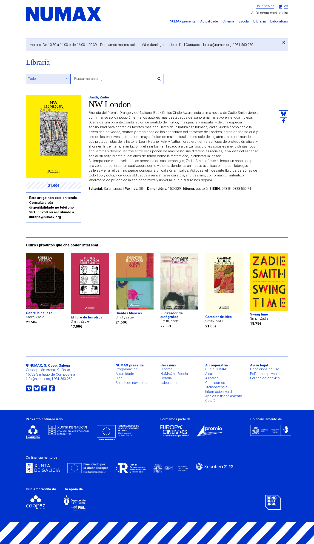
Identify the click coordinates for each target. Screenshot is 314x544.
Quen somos (215, 383)
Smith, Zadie (98, 97)
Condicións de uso (264, 369)
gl (280, 6)
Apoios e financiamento (223, 396)
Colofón (211, 401)
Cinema (228, 21)
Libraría (259, 21)
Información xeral (218, 392)
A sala (209, 374)
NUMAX (64, 14)
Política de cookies (265, 378)
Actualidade (209, 21)
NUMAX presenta (183, 21)
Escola (244, 21)
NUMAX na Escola (174, 374)
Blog (119, 378)
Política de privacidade (267, 374)
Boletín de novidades (132, 383)
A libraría (211, 378)
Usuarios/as (265, 6)
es (286, 6)
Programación (126, 369)
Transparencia (216, 387)
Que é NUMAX (216, 369)
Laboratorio (279, 21)
